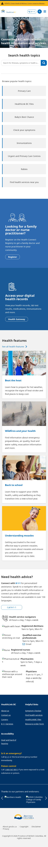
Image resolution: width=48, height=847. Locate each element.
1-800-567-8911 (11, 769)
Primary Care (24, 91)
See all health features (13, 346)
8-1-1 (33, 11)
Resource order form (34, 724)
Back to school (13, 485)
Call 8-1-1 (11, 607)
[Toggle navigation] (45, 11)
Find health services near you (24, 182)
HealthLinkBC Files (33, 719)
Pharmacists (27, 658)
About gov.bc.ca (10, 826)
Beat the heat (13, 380)
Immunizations (24, 143)
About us (5, 710)
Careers (4, 719)
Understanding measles (19, 535)
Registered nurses (20, 649)
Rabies (24, 169)
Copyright (24, 826)
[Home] (8, 11)
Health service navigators (22, 616)
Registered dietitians (32, 626)
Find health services (34, 715)
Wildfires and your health (20, 430)
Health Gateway (16, 319)
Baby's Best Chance (24, 117)
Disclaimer (36, 826)
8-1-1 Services (7, 724)
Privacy (6, 829)
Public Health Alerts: (2, 3)
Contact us (6, 715)
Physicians (31, 671)
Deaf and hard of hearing (8, 742)
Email (28, 644)
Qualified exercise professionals (31, 636)
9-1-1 (7, 757)
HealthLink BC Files (24, 104)
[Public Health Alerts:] (2, 3)
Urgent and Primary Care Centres (24, 156)
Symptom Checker (33, 710)
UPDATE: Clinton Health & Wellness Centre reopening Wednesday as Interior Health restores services (25, 3)
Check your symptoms (24, 130)
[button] (2, 798)
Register (12, 257)
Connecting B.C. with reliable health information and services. (24, 41)
